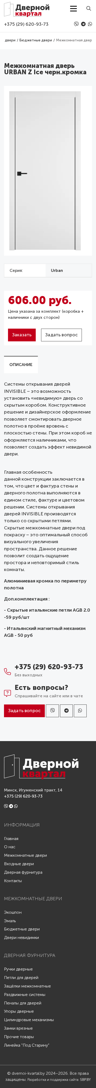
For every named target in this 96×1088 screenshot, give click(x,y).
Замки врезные (18, 1028)
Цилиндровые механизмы (29, 1020)
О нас (9, 847)
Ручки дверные (18, 969)
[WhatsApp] (90, 24)
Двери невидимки (21, 937)
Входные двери (19, 864)
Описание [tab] (21, 364)
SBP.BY (85, 1079)
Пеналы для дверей (22, 1003)
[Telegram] (84, 24)
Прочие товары (19, 1037)
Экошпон (13, 912)
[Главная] (26, 8)
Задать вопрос (61, 334)
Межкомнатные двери (25, 855)
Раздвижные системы (24, 995)
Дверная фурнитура (23, 872)
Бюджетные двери (22, 929)
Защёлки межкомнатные (27, 986)
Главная (11, 839)
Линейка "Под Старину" (26, 1045)
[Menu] (73, 8)
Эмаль (10, 921)
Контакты (13, 881)
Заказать (21, 334)
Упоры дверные (19, 1011)
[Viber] (77, 24)
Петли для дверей (21, 978)
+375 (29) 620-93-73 (26, 24)
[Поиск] (87, 8)
